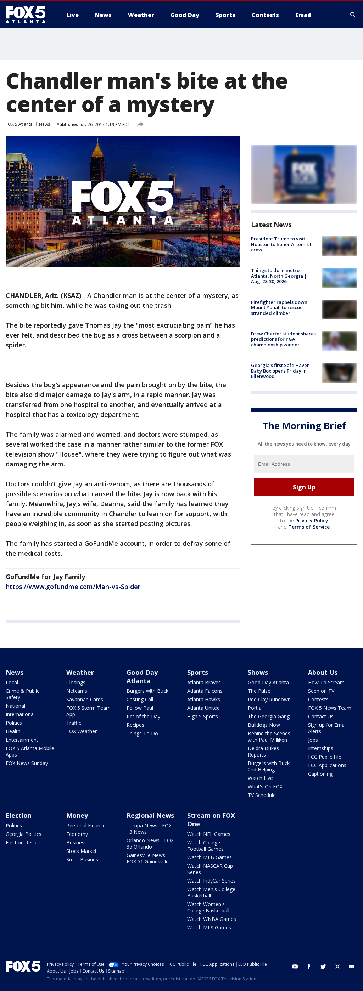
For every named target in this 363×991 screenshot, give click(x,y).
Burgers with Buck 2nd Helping (269, 766)
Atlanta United (203, 707)
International (20, 714)
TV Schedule (262, 795)
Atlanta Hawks (203, 699)
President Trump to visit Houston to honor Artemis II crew (282, 244)
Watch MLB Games (209, 857)
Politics (14, 722)
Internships (320, 748)
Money (77, 815)
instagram (337, 966)
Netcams (76, 690)
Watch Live (260, 778)
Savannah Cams (84, 699)
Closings (75, 682)
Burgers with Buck (147, 690)
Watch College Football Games (205, 845)
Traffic (73, 722)
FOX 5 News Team (329, 707)
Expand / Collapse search (353, 15)
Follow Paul (140, 707)
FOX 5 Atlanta (19, 124)
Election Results (24, 842)
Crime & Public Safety (22, 694)
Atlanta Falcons (205, 690)
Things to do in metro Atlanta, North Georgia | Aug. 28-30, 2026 (279, 275)
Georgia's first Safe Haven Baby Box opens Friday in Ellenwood (280, 370)
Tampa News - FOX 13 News (149, 828)
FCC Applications (327, 765)
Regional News (150, 815)
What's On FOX (265, 786)
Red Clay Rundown (269, 699)
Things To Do (142, 733)
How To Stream (326, 682)
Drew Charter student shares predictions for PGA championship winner (283, 339)
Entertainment (22, 739)
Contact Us (321, 716)
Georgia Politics (23, 834)
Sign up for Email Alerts (327, 728)
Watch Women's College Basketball (208, 907)
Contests (318, 699)
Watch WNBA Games (211, 919)
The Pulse (259, 690)
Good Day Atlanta (142, 676)
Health (13, 731)
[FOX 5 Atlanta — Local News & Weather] (29, 14)
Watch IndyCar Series (211, 880)
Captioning (320, 773)
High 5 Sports (202, 716)
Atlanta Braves (204, 682)
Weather (80, 672)
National (15, 705)
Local (12, 682)
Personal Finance (86, 825)
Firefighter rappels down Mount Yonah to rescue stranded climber (279, 307)
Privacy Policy (311, 520)
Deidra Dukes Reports (263, 751)
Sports (197, 672)
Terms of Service (309, 526)
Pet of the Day (143, 716)
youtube (295, 966)
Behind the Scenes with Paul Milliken (269, 736)
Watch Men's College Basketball (211, 892)
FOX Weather (81, 731)
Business (76, 842)
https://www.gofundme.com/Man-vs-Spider (73, 586)
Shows (258, 672)
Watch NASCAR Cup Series (210, 869)
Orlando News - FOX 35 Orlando (150, 843)
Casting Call (140, 699)
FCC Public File (324, 756)
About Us (322, 672)
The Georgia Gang (269, 716)
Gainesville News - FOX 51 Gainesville (148, 858)
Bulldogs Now (264, 724)
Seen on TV (321, 690)
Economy (77, 834)
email (351, 966)
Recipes (135, 724)
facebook (309, 966)
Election (19, 815)
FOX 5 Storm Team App (88, 711)
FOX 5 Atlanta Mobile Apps (30, 751)
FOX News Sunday (27, 763)
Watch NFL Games (208, 834)
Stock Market (81, 851)
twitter (323, 966)
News (44, 124)
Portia (255, 707)
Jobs (313, 739)
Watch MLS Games (209, 927)
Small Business (83, 859)
